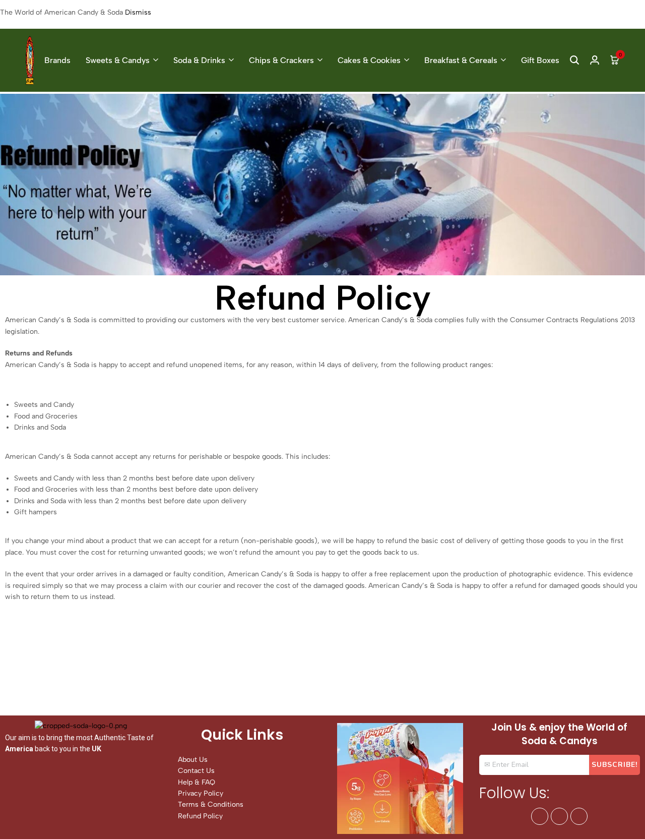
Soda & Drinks (199, 60)
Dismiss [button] (138, 12)
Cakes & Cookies (369, 60)
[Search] (574, 60)
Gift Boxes (540, 60)
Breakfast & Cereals (460, 60)
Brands (57, 60)
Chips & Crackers (281, 60)
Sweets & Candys (118, 60)
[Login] (595, 60)
